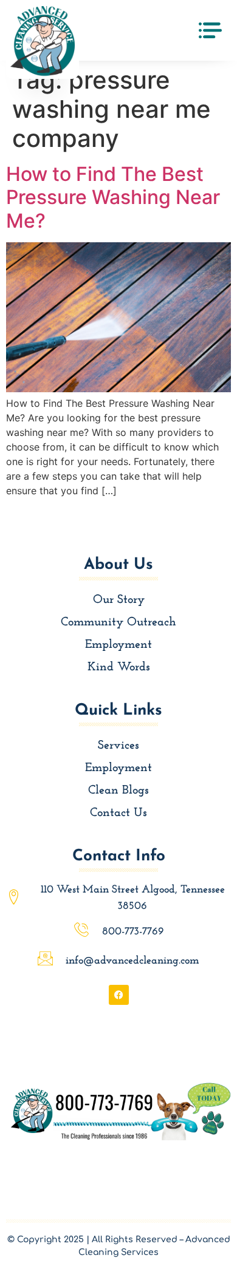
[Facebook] (119, 995)
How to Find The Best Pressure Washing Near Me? (113, 197)
